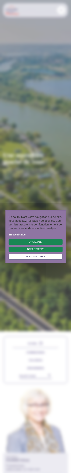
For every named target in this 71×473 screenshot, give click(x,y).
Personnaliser (35, 256)
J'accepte (35, 242)
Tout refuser (35, 249)
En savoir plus (17, 234)
